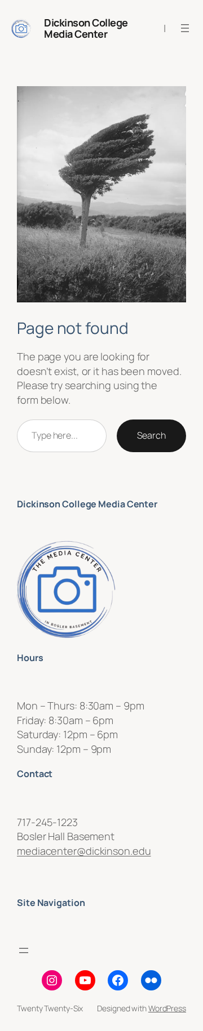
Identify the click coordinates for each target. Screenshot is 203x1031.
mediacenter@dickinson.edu (84, 851)
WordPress (167, 1008)
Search (151, 435)
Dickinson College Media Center (86, 28)
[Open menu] (185, 28)
